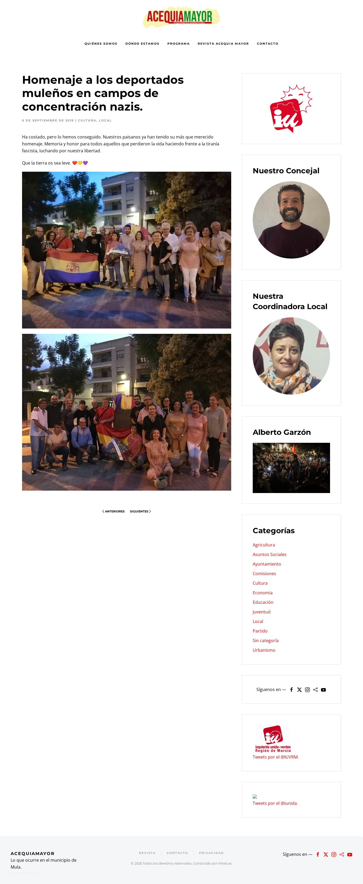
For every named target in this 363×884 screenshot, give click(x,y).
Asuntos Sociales (269, 554)
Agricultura (264, 545)
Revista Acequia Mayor (223, 43)
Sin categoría (266, 640)
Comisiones (264, 573)
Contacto (267, 43)
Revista (147, 853)
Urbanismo (264, 650)
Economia (263, 593)
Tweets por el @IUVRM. (276, 757)
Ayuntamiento (267, 564)
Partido (260, 631)
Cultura (87, 120)
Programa (178, 43)
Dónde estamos (142, 43)
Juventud (262, 612)
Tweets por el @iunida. (275, 803)
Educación (263, 602)
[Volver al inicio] (181, 16)
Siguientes (139, 511)
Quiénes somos (101, 43)
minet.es (225, 863)
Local (105, 120)
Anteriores (115, 511)
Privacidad (211, 853)
